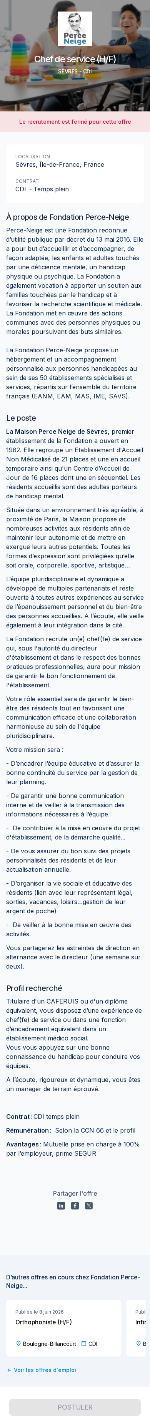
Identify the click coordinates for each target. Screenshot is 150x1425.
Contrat (27, 181)
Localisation (32, 156)
